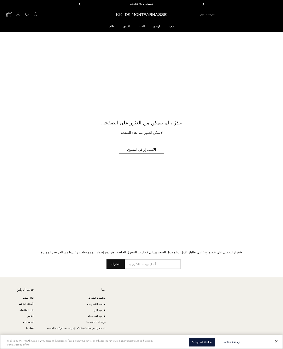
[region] (141, 342)
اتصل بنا (30, 328)
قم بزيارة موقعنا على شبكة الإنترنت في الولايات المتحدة (76, 328)
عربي (202, 14)
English (211, 14)
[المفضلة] (27, 14)
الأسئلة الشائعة (26, 304)
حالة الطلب (28, 297)
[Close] (276, 341)
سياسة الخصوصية (96, 304)
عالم (112, 26)
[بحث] (36, 14)
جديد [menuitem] (171, 26)
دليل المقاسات (26, 310)
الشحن (30, 316)
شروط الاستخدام (97, 316)
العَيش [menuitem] (127, 26)
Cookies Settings (231, 342)
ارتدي (156, 26)
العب (142, 26)
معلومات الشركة (97, 297)
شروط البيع (99, 310)
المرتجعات (28, 322)
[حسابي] (18, 14)
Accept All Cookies (202, 342)
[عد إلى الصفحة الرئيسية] (141, 14)
